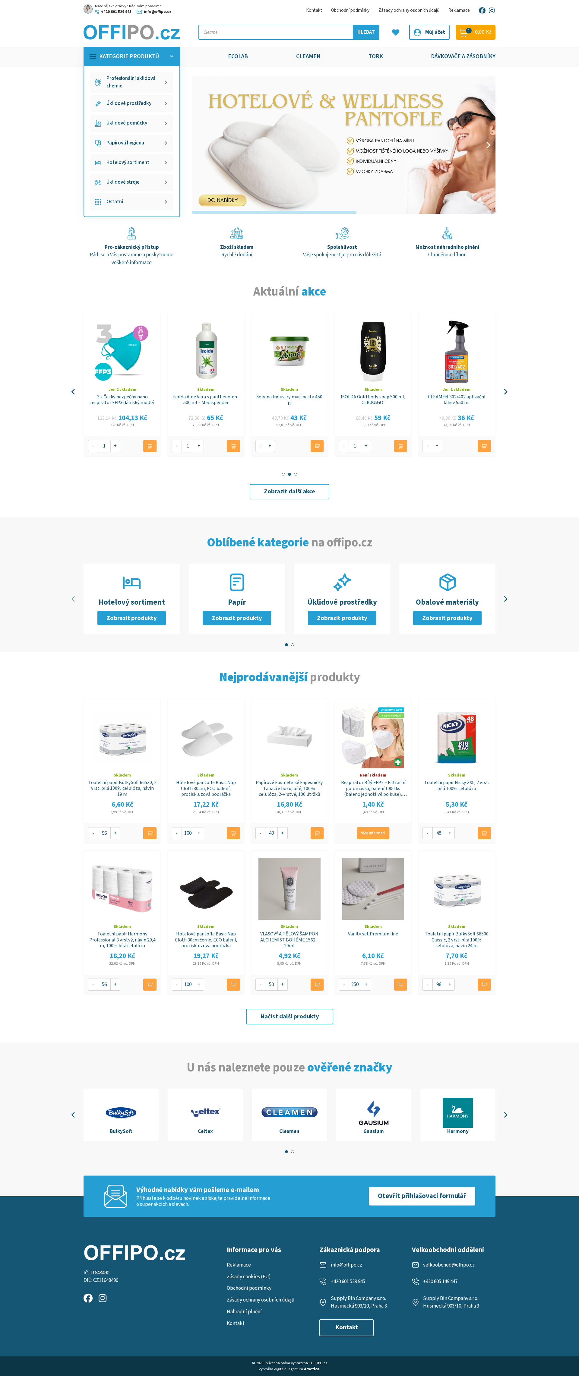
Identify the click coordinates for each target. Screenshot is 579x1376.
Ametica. (312, 1369)
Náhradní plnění (244, 1311)
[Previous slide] (73, 391)
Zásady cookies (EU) (249, 1276)
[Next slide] (487, 145)
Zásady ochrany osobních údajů (408, 10)
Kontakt (314, 10)
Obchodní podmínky (350, 10)
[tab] (283, 474)
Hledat (366, 32)
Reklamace (459, 10)
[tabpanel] (121, 1115)
